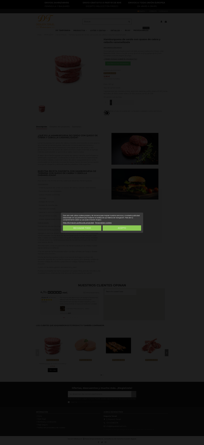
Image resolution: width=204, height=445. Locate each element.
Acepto (122, 228)
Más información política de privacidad (78, 223)
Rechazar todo (82, 228)
